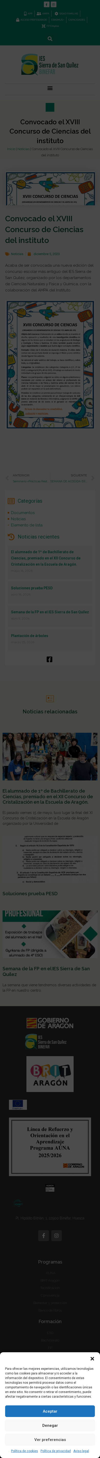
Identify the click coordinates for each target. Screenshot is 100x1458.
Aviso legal (81, 1451)
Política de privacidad (56, 1451)
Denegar (50, 1425)
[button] (92, 1358)
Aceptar (50, 1411)
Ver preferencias (50, 1439)
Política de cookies (24, 1451)
